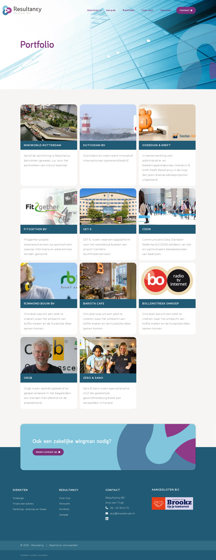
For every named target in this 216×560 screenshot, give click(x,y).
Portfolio (129, 10)
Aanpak (111, 10)
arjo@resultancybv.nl (122, 513)
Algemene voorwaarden (63, 545)
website (24, 555)
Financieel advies (23, 503)
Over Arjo (148, 10)
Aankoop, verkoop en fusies (29, 509)
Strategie (18, 498)
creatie (33, 555)
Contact (184, 10)
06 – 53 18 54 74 (119, 507)
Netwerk (165, 10)
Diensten (93, 10)
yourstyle (43, 555)
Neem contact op (46, 452)
